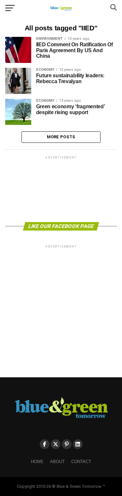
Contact (81, 461)
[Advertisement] (61, 188)
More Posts (61, 136)
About (57, 461)
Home (37, 461)
